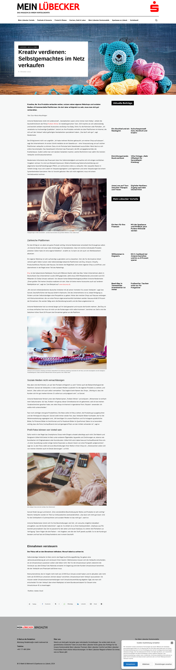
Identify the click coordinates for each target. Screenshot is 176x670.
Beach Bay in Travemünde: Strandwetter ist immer (119, 286)
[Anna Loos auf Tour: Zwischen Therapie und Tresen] (120, 175)
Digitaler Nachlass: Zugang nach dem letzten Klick (139, 187)
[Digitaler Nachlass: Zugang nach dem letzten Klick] (140, 175)
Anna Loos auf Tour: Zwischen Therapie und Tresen (120, 187)
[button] (172, 643)
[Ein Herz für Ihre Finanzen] (120, 214)
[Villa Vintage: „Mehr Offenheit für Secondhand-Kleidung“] (140, 145)
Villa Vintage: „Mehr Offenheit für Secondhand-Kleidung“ (139, 159)
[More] (101, 604)
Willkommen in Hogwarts (118, 255)
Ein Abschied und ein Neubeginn (120, 129)
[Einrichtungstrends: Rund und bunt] (120, 145)
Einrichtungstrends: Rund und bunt (120, 157)
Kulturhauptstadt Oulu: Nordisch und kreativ (139, 130)
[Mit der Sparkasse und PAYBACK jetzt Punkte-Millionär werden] (140, 214)
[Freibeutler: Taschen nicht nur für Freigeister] (140, 272)
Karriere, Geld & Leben (29, 47)
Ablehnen (145, 664)
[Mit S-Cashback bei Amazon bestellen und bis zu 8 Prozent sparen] (140, 243)
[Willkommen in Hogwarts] (120, 243)
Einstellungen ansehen (163, 664)
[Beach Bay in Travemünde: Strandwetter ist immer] (120, 272)
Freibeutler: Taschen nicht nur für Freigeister (139, 285)
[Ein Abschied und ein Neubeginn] (120, 118)
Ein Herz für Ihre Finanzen (118, 225)
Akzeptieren (130, 664)
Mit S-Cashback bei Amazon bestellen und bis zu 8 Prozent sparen (139, 257)
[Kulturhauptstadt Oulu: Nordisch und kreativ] (140, 118)
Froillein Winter (53, 124)
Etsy (28, 273)
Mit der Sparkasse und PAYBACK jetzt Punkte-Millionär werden (139, 227)
